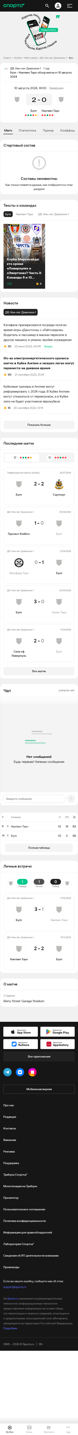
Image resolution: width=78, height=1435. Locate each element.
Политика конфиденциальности (24, 1221)
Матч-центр (30, 57)
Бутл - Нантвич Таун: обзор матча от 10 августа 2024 (72, 57)
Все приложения (39, 1056)
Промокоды (11, 1267)
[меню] (70, 6)
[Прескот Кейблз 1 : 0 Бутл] (33, 115)
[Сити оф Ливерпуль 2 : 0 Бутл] (26, 115)
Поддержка (11, 1163)
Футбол (18, 57)
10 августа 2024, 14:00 (30, 88)
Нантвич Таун (50, 111)
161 (9, 374)
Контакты (9, 1128)
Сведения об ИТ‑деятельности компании (30, 1255)
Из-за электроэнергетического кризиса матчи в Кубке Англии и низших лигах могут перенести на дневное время (39, 363)
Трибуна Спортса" (15, 1174)
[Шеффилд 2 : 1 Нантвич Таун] (52, 115)
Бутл (34, 111)
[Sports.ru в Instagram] (33, 1073)
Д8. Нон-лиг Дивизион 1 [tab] (20, 312)
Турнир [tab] (48, 130)
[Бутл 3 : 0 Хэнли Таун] (28, 115)
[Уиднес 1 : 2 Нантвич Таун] (47, 115)
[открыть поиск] (47, 6)
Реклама (9, 1151)
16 (9, 408)
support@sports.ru (14, 1287)
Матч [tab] (8, 130)
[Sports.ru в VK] (21, 1073)
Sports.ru (13, 1298)
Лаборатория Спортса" (18, 1244)
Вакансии (9, 1140)
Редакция (9, 1117)
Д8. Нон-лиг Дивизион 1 (53, 57)
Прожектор (11, 1198)
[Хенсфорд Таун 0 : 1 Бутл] (31, 115)
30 (9, 346)
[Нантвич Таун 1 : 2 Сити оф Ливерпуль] (45, 115)
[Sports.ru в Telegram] (8, 1073)
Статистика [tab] (27, 130)
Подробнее (10, 1328)
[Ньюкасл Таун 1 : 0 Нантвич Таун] (42, 115)
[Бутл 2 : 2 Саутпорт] (36, 115)
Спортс (7, 57)
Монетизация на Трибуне (20, 1186)
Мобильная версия (39, 1089)
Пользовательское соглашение (24, 1209)
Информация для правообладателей (27, 1232)
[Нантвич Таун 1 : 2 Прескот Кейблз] (50, 115)
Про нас (8, 1105)
